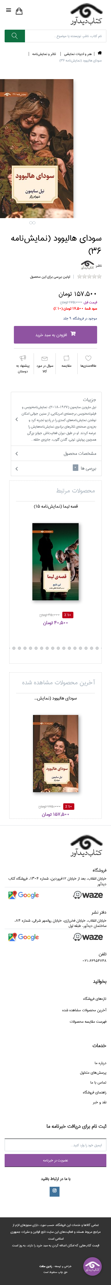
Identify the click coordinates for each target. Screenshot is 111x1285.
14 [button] (36, 648)
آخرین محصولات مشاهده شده (84, 1010)
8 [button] (69, 648)
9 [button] (63, 648)
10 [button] (58, 648)
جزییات (59, 419)
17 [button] (19, 648)
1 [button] (30, 222)
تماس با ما (98, 1082)
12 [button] (47, 648)
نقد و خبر (99, 1102)
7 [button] (74, 648)
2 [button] (33, 222)
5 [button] (86, 648)
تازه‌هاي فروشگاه (94, 998)
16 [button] (25, 648)
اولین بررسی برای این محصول (50, 276)
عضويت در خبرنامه (55, 1160)
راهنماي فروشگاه (94, 1092)
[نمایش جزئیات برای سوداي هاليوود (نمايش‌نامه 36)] (55, 753)
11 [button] (52, 648)
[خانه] (100, 54)
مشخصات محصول (80, 453)
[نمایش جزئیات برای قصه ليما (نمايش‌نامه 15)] (55, 561)
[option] (55, 564)
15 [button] (30, 648)
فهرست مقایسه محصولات (88, 1021)
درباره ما (100, 1063)
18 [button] (13, 648)
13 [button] (41, 648)
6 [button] (80, 648)
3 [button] (97, 648)
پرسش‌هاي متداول (93, 1072)
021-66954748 (94, 960)
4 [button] (91, 648)
